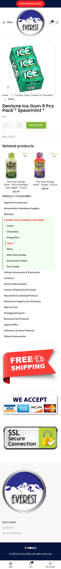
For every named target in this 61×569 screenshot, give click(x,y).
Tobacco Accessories (15, 336)
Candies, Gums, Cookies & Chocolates (24, 219)
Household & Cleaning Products (21, 295)
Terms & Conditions (12, 533)
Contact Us (7, 527)
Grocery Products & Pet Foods (20, 289)
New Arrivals (11, 307)
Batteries (9, 214)
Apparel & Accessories (16, 202)
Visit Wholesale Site (30, 3)
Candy (10, 225)
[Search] (57, 22)
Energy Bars (13, 237)
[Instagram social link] (28, 548)
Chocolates (13, 231)
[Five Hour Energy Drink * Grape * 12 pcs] (45, 165)
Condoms (9, 278)
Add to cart (36, 125)
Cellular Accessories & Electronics (22, 272)
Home (5, 95)
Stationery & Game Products (19, 330)
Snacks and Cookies (17, 260)
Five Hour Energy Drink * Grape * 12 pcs (45, 183)
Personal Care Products (16, 318)
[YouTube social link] (30, 548)
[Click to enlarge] (8, 87)
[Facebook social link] (25, 548)
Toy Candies (13, 266)
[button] (25, 156)
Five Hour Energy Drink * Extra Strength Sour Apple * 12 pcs (16, 184)
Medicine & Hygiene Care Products (22, 301)
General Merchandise (15, 283)
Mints (10, 249)
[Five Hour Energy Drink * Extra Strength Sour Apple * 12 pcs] (16, 165)
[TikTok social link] (35, 548)
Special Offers (11, 324)
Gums (10, 243)
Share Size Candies (16, 254)
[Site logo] (31, 22)
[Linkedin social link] (33, 548)
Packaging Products (14, 313)
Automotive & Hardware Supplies (21, 208)
